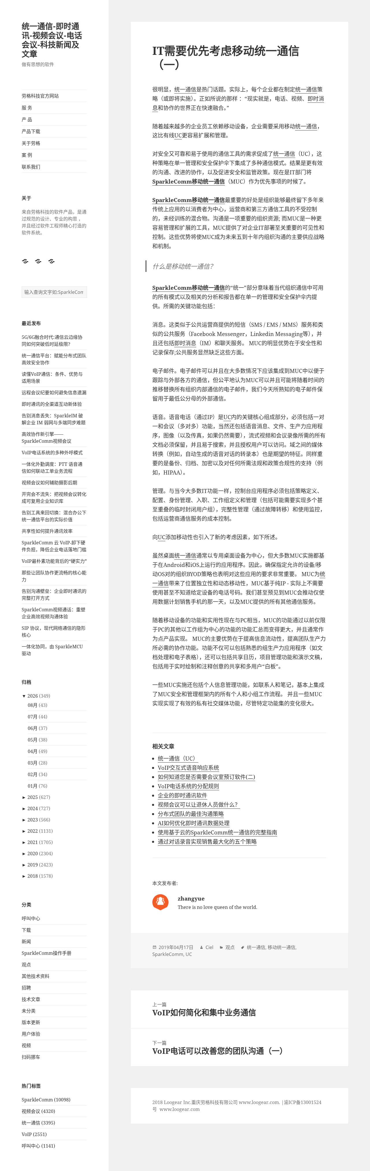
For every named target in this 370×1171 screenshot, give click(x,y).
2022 (32, 831)
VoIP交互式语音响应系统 (188, 768)
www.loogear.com (180, 1109)
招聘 (26, 988)
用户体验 (31, 1034)
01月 (33, 786)
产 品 (27, 119)
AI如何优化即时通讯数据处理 (194, 823)
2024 (32, 808)
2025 (32, 797)
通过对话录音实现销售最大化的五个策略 (207, 841)
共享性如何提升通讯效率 (47, 531)
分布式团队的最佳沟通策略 (191, 814)
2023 (32, 820)
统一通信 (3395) (38, 1123)
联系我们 (31, 167)
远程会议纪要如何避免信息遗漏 (54, 392)
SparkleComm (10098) (46, 1100)
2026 (32, 696)
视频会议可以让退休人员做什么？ (199, 804)
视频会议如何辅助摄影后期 (49, 482)
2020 (32, 853)
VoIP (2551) (34, 1134)
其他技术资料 (35, 976)
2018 (32, 876)
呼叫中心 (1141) (38, 1146)
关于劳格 (31, 143)
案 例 (27, 155)
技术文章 (31, 999)
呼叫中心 (31, 918)
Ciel (209, 947)
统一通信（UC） (178, 758)
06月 (33, 728)
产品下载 (31, 131)
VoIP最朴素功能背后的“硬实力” (54, 561)
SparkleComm (167, 954)
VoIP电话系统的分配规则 (188, 786)
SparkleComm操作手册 (46, 953)
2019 (32, 865)
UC (178, 135)
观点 (26, 964)
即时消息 (185, 343)
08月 (33, 705)
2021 (32, 842)
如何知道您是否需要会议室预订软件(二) (206, 777)
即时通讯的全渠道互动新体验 (52, 404)
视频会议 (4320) (38, 1111)
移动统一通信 (281, 947)
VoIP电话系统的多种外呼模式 (52, 452)
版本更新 (31, 1022)
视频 (26, 1045)
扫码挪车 (31, 1057)
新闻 (26, 941)
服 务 (27, 107)
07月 (33, 717)
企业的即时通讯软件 (182, 795)
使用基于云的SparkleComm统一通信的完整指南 (217, 832)
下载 (26, 930)
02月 (33, 774)
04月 (33, 751)
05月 (33, 740)
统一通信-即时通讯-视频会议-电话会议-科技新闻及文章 (52, 40)
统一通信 (185, 89)
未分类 (29, 1011)
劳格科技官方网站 (40, 96)
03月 (33, 763)
